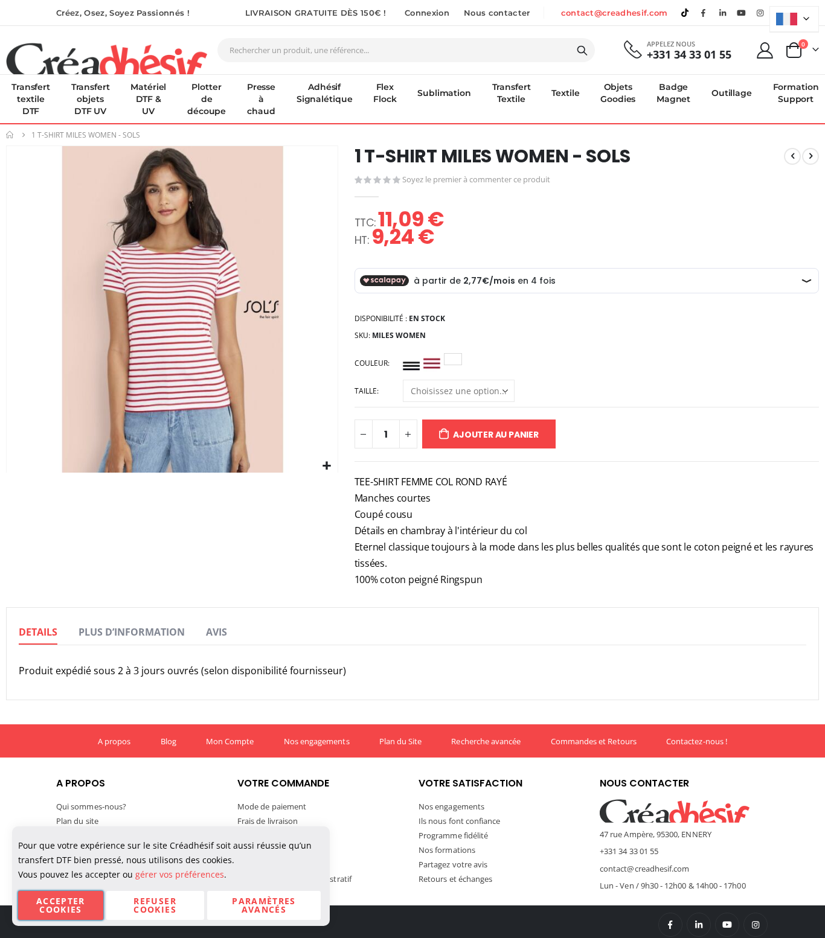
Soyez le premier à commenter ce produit (476, 179)
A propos (114, 741)
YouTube (727, 925)
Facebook (670, 925)
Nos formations (447, 849)
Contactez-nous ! (696, 741)
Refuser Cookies (154, 905)
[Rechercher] (582, 50)
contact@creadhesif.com (614, 13)
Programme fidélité (453, 835)
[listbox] (434, 365)
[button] (327, 466)
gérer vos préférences (179, 874)
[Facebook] (703, 13)
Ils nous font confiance (460, 820)
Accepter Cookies (60, 905)
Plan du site (77, 820)
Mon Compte (230, 741)
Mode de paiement (271, 806)
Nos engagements (317, 741)
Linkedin (722, 13)
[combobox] (406, 50)
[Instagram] (760, 13)
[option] (411, 363)
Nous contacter (497, 13)
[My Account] (765, 50)
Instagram (755, 925)
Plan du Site (400, 741)
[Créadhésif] (106, 58)
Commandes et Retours (594, 741)
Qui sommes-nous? (91, 806)
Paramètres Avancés (264, 905)
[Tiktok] (685, 13)
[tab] (38, 633)
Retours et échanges (455, 878)
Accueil (10, 134)
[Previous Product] (792, 156)
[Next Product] (810, 156)
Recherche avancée (486, 741)
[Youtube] (742, 13)
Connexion (427, 13)
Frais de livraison (267, 820)
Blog (168, 741)
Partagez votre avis (453, 864)
